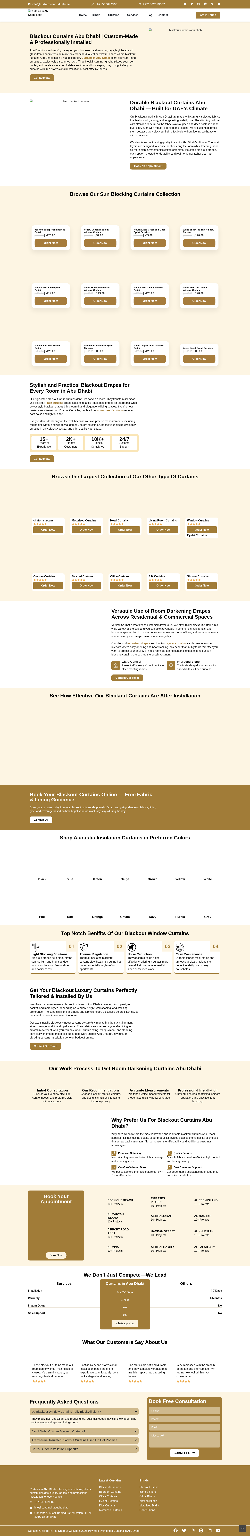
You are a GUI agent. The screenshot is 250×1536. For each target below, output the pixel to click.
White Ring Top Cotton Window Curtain (195, 288)
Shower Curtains (198, 576)
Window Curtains (198, 520)
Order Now (51, 243)
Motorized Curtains (84, 520)
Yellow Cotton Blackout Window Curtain (96, 231)
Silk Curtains (157, 576)
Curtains (113, 15)
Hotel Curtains (119, 520)
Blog (149, 15)
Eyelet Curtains (197, 535)
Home (83, 15)
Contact (163, 15)
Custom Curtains (44, 576)
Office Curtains (119, 576)
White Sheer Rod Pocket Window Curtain (97, 288)
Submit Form (184, 1453)
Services (132, 15)
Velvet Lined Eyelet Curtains (198, 348)
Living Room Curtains (163, 520)
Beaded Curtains (83, 576)
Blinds (96, 15)
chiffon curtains (43, 520)
